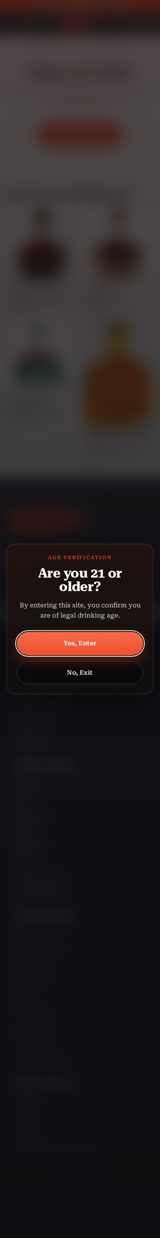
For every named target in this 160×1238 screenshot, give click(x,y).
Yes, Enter (80, 643)
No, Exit (80, 672)
